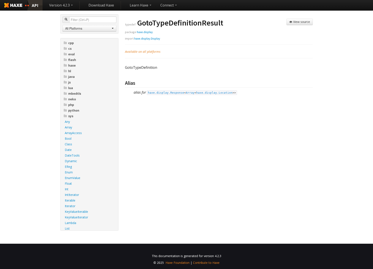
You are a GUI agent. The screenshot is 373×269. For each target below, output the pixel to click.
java (71, 77)
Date (68, 150)
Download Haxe (101, 5)
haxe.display (145, 32)
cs (70, 48)
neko (72, 99)
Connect (167, 5)
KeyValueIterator (76, 217)
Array (68, 127)
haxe (72, 65)
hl (69, 71)
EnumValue (72, 178)
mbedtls (74, 93)
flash (72, 60)
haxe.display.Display (147, 38)
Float (68, 183)
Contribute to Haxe (206, 263)
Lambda (70, 223)
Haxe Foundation (178, 263)
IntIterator (72, 195)
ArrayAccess (73, 133)
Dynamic (71, 161)
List (67, 228)
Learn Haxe (139, 5)
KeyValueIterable (76, 212)
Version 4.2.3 (60, 5)
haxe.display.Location (214, 92)
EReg (68, 167)
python (73, 110)
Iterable (70, 200)
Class (68, 144)
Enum (69, 172)
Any (67, 122)
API (35, 5)
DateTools (72, 155)
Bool (68, 138)
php (71, 105)
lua (70, 88)
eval (71, 54)
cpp (71, 43)
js (69, 82)
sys (70, 116)
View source (301, 22)
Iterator (70, 206)
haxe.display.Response (166, 92)
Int (66, 189)
